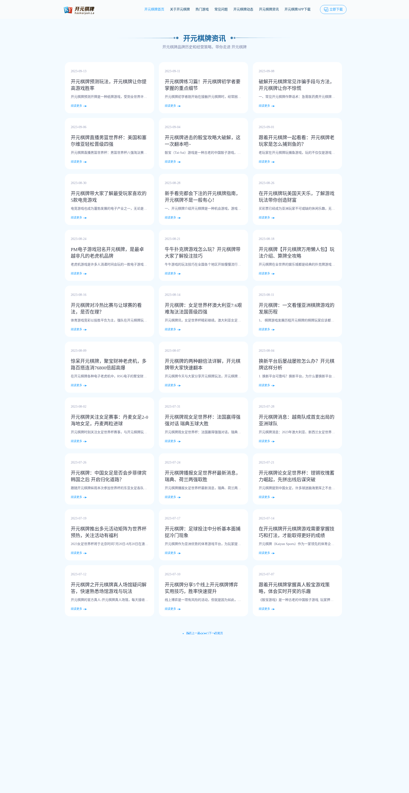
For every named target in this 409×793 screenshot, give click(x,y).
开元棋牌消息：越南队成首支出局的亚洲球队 (296, 420)
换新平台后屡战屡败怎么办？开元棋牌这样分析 (296, 364)
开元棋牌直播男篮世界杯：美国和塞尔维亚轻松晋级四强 (109, 141)
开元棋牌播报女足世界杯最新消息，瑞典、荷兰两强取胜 (202, 476)
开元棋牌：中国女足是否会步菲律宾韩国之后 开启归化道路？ (109, 476)
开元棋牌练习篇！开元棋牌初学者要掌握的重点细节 (202, 85)
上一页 (196, 633)
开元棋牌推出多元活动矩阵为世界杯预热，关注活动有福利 (109, 532)
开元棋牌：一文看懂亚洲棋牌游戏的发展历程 (296, 309)
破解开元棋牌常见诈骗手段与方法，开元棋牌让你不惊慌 (296, 85)
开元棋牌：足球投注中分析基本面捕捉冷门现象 (202, 532)
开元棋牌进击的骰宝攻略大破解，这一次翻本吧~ (202, 141)
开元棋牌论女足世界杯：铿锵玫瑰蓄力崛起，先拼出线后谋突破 (296, 476)
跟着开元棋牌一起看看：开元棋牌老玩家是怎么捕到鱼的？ (296, 141)
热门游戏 (202, 9)
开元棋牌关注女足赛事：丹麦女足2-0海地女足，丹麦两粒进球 (109, 420)
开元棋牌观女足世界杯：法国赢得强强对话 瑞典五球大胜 (202, 420)
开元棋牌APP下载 (298, 9)
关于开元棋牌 (180, 9)
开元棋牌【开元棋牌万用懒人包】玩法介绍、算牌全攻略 (296, 253)
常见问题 (221, 9)
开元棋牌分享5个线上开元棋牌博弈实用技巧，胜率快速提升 (201, 588)
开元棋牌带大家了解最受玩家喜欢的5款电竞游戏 (109, 197)
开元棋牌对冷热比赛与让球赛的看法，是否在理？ (106, 309)
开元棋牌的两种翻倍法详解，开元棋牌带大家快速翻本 (202, 364)
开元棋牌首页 (154, 9)
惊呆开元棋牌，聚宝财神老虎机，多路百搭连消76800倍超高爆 (109, 364)
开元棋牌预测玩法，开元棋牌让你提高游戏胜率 (109, 85)
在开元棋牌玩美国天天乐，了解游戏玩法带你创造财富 (296, 197)
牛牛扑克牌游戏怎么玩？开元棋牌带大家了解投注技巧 (202, 253)
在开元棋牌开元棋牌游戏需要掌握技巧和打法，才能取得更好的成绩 (296, 532)
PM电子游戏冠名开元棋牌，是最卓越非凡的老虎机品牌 (107, 253)
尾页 (220, 633)
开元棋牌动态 (243, 9)
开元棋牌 (239, 47)
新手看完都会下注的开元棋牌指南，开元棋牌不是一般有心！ (202, 197)
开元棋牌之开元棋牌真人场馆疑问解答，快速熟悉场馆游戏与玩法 (109, 588)
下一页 (213, 633)
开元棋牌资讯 (269, 9)
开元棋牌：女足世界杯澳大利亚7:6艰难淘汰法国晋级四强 (203, 309)
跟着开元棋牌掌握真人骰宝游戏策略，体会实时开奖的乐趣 (294, 588)
